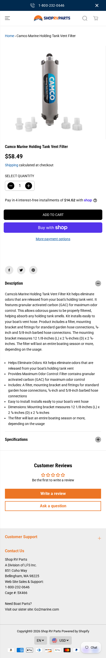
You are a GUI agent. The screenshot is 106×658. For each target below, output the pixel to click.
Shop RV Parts (51, 631)
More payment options (53, 239)
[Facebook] (9, 270)
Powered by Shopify (75, 631)
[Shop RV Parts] (51, 18)
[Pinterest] (33, 270)
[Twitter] (21, 270)
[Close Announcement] (97, 5)
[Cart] (95, 18)
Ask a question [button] (53, 506)
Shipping (11, 165)
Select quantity (19, 176)
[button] (8, 18)
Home (9, 36)
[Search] (84, 18)
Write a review (53, 493)
